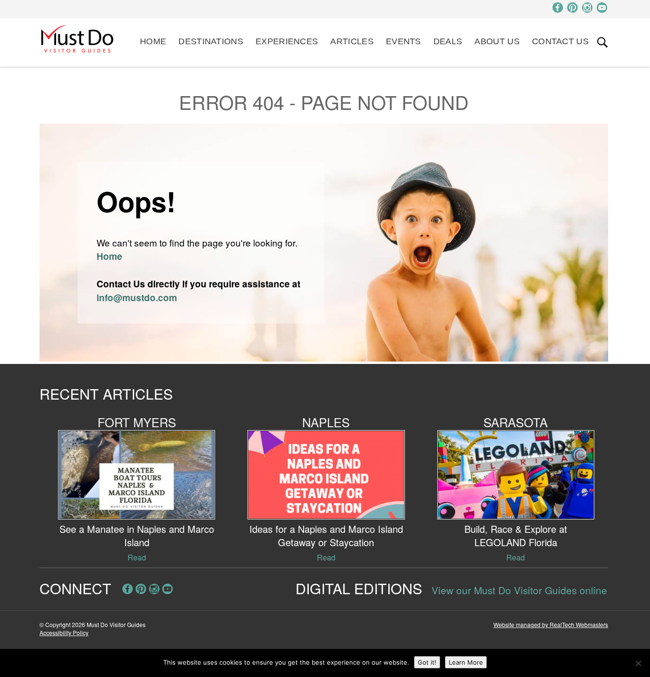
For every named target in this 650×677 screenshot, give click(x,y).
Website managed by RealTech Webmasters (550, 624)
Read (137, 557)
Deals (448, 41)
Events (403, 41)
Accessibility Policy (64, 632)
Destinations (210, 41)
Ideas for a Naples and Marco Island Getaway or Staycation (326, 535)
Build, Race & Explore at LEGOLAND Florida (515, 535)
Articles (351, 41)
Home (153, 41)
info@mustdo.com (137, 297)
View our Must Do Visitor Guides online (519, 590)
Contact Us (560, 41)
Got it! (427, 662)
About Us (496, 41)
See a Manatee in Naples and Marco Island (136, 535)
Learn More (466, 662)
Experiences (287, 41)
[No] (638, 663)
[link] (602, 42)
